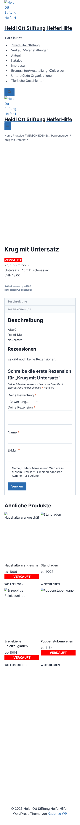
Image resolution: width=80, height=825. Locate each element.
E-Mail (14, 450)
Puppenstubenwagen (57, 641)
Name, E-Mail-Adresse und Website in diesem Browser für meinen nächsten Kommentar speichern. (38, 471)
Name (13, 432)
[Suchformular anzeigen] (9, 92)
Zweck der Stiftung (25, 45)
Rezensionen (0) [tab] (19, 309)
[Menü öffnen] (7, 126)
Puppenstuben (24, 289)
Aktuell (16, 55)
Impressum (19, 65)
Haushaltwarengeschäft (22, 565)
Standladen (49, 565)
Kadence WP (57, 814)
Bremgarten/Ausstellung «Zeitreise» (38, 70)
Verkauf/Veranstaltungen (29, 50)
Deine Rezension (21, 407)
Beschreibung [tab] (17, 301)
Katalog (17, 60)
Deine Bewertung (22, 395)
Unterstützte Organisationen (32, 75)
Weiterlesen (13, 584)
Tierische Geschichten (27, 81)
